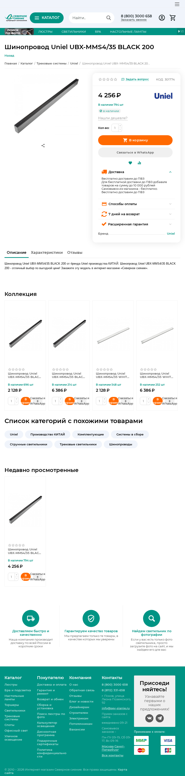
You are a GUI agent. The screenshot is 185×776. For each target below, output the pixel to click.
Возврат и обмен (50, 699)
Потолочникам (80, 724)
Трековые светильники (78, 444)
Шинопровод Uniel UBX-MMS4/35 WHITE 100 (112, 375)
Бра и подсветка (18, 690)
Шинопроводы (120, 444)
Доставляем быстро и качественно (30, 633)
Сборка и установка (45, 706)
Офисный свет (16, 730)
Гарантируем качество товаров (91, 631)
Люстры (11, 684)
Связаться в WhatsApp (135, 152)
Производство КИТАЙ (47, 434)
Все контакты (112, 755)
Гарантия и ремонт (46, 691)
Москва (108, 746)
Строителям (78, 712)
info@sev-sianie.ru (116, 708)
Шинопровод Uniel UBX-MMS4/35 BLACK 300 (68, 375)
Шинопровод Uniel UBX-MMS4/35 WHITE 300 (156, 375)
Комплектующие (91, 434)
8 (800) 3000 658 (136, 16)
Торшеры (12, 705)
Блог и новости (81, 701)
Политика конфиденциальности (51, 753)
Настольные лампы (14, 697)
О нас (73, 684)
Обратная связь (82, 690)
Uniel (14, 434)
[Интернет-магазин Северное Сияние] (16, 17)
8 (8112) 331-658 (113, 690)
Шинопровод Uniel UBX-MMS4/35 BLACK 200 (24, 551)
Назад (9, 55)
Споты (9, 725)
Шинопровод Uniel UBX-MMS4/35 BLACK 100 (24, 375)
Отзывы (75, 696)
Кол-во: (103, 128)
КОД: (160, 79)
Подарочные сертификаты (47, 742)
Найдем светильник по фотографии (151, 633)
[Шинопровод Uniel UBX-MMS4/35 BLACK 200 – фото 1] (46, 106)
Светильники (15, 710)
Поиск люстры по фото (51, 715)
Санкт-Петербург (113, 747)
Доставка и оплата (52, 684)
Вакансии (77, 729)
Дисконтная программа (46, 733)
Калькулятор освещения (47, 724)
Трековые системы (12, 717)
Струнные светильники (28, 444)
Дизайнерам (79, 707)
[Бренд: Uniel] (164, 95)
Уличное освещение (13, 737)
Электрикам (78, 718)
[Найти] (108, 17)
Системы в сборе (129, 434)
